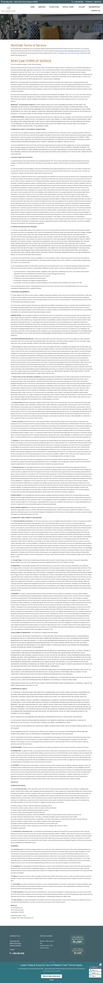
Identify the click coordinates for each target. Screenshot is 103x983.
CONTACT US (95, 10)
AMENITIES (42, 7)
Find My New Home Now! (51, 976)
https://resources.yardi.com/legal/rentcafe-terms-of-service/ (70, 50)
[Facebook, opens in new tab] (15, 32)
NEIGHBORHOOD (94, 7)
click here (38, 64)
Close (51, 979)
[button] (77, 940)
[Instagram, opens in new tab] (18, 32)
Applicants (98, 1)
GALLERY (82, 7)
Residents (89, 1)
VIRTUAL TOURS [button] (68, 7)
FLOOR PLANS (54, 7)
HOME (32, 7)
